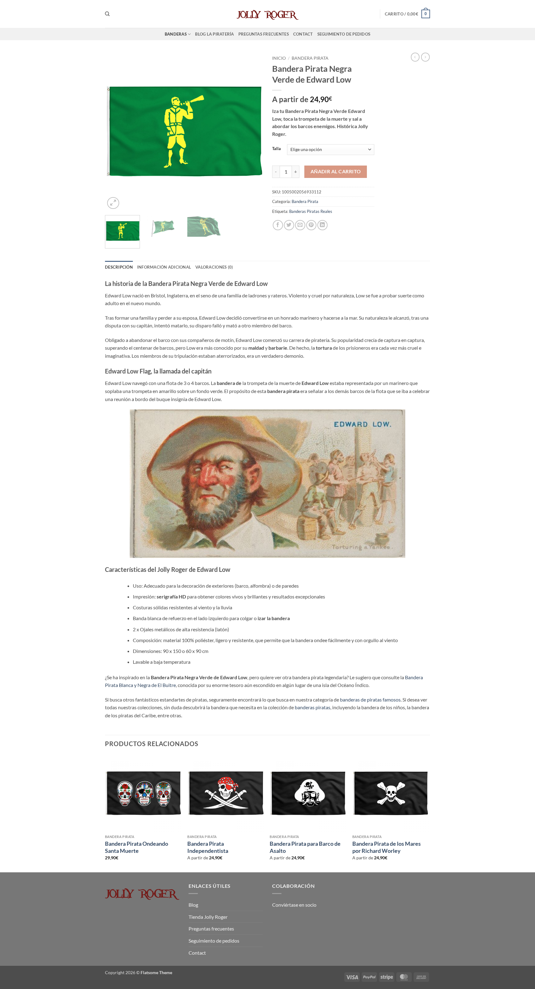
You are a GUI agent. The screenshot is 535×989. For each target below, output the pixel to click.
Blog (193, 905)
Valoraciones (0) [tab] (214, 267)
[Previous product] (425, 57)
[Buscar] (107, 14)
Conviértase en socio (294, 905)
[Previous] (115, 131)
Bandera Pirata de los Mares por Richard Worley (386, 847)
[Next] (252, 131)
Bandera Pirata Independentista (207, 847)
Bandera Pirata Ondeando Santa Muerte (136, 847)
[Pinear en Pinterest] (311, 225)
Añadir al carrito (336, 171)
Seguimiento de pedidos (344, 34)
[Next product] (415, 57)
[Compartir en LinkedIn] (322, 225)
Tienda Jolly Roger (208, 917)
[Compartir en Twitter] (289, 225)
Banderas (176, 34)
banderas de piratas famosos (370, 699)
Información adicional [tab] (164, 267)
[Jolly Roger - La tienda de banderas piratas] (267, 14)
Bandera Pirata (310, 58)
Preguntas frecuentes (263, 34)
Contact (303, 34)
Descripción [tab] (119, 267)
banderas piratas (312, 707)
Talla (276, 149)
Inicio (279, 58)
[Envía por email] (300, 225)
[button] (407, 14)
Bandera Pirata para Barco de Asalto (305, 847)
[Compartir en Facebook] (278, 225)
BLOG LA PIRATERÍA (214, 34)
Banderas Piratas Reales (310, 211)
